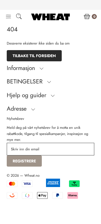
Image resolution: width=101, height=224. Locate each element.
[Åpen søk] (18, 17)
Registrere (24, 161)
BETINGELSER (25, 81)
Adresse (17, 108)
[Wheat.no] (50, 16)
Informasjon (22, 68)
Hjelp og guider (27, 95)
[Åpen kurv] (87, 16)
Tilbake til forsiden (34, 56)
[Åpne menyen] (8, 16)
